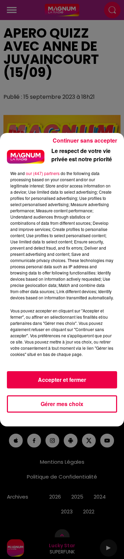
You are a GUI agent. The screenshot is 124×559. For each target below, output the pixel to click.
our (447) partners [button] (43, 173)
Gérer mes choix (62, 404)
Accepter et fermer (62, 380)
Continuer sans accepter (85, 140)
